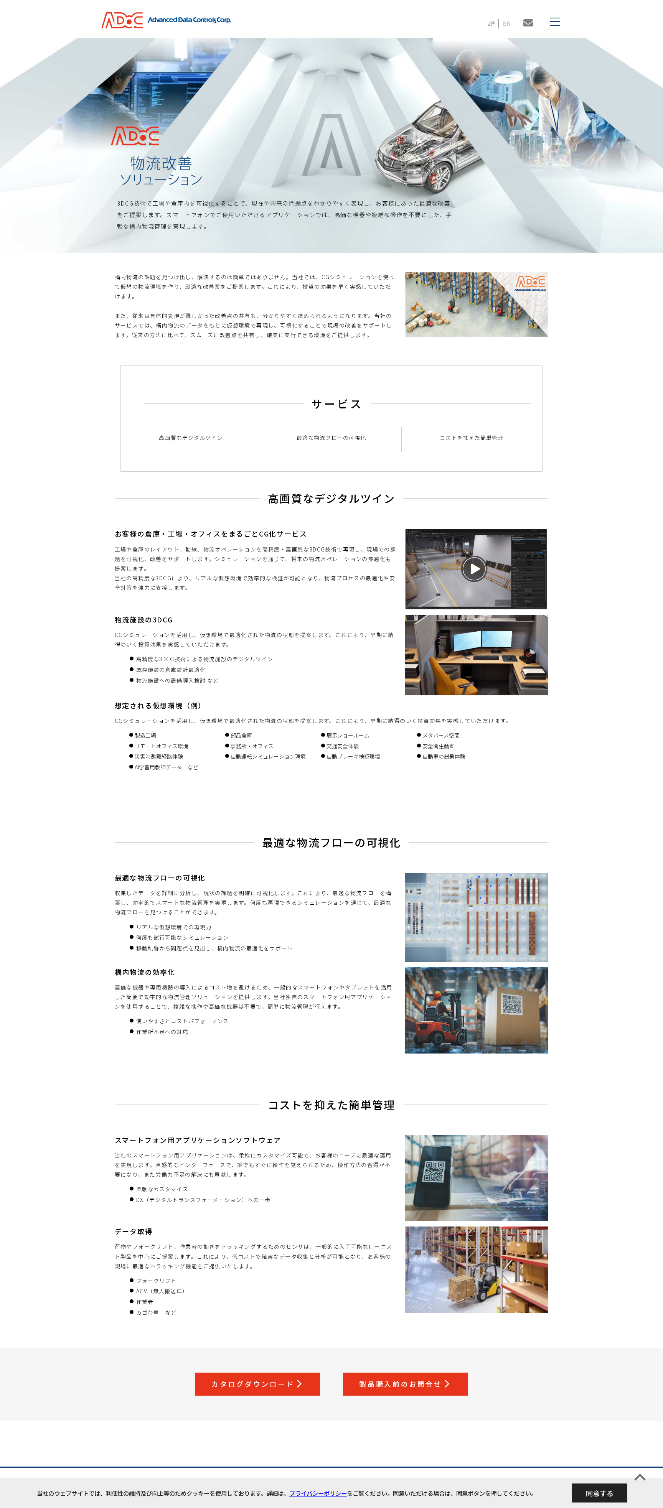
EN (507, 24)
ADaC (124, 20)
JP (492, 24)
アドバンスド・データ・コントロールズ (189, 20)
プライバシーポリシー (318, 1493)
